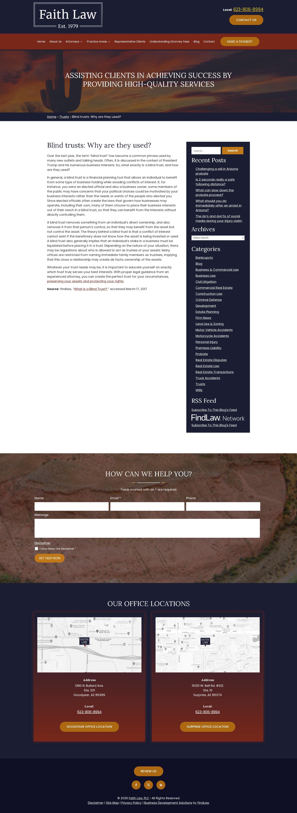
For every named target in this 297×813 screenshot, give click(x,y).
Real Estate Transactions (215, 372)
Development (206, 306)
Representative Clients (129, 42)
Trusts (200, 384)
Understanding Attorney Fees (169, 42)
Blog (196, 42)
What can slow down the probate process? (215, 192)
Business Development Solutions (168, 803)
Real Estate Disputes (211, 360)
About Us (55, 42)
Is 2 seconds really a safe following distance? (215, 181)
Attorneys (72, 42)
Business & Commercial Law (217, 270)
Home (41, 42)
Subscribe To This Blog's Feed (214, 425)
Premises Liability (208, 348)
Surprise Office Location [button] (207, 726)
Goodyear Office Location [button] (89, 726)
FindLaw (203, 803)
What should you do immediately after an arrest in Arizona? (218, 205)
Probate (202, 354)
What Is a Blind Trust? (90, 289)
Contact (209, 42)
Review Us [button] (148, 771)
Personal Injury (207, 342)
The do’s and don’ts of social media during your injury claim (219, 218)
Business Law (206, 276)
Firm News (203, 318)
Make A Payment (239, 41)
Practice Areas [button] (97, 42)
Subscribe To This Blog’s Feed (214, 410)
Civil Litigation (206, 282)
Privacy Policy (131, 803)
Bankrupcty (204, 257)
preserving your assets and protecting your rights (85, 281)
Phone (191, 498)
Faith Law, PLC (139, 798)
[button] (293, 788)
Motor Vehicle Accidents (214, 330)
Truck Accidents (208, 378)
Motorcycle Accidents (212, 336)
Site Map (112, 803)
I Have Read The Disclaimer (58, 548)
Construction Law (209, 294)
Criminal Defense (209, 300)
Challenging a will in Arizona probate (217, 171)
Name (39, 498)
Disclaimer (43, 543)
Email (115, 498)
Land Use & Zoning (210, 324)
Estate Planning (207, 312)
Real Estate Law (207, 366)
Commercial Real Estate (214, 288)
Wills (199, 390)
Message (41, 515)
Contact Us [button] (246, 20)
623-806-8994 (248, 9)
